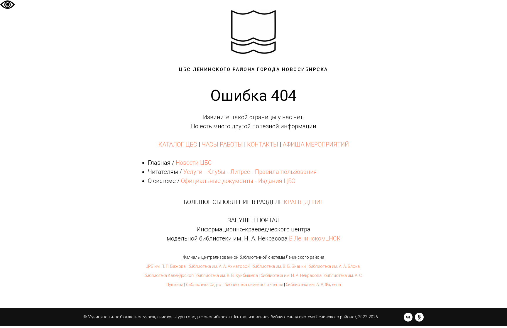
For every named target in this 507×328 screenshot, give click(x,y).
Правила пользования (286, 171)
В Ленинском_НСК (315, 238)
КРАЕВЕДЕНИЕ (304, 202)
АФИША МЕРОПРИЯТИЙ (316, 144)
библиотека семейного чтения (253, 284)
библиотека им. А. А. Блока (334, 266)
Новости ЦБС (194, 162)
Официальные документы (217, 180)
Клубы (216, 171)
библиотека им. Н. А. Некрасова (291, 275)
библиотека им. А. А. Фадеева (313, 284)
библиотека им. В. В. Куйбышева (227, 275)
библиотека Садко (203, 284)
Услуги (192, 171)
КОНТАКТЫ (262, 144)
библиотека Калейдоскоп (169, 275)
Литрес (240, 171)
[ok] (419, 317)
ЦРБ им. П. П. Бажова (166, 266)
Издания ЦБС (276, 180)
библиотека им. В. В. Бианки (279, 266)
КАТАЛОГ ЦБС (177, 144)
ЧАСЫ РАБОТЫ (222, 144)
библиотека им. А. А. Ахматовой (219, 266)
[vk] (408, 317)
